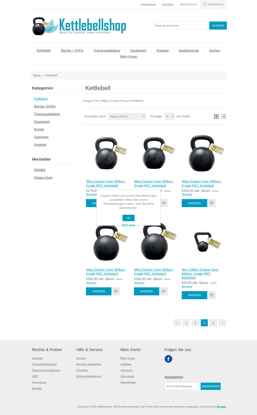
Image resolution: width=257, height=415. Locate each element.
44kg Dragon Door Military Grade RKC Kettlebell (105, 272)
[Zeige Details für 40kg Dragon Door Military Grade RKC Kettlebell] (203, 152)
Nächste (222, 322)
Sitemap (37, 358)
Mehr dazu (128, 224)
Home (37, 75)
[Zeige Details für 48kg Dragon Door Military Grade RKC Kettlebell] (155, 240)
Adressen (126, 370)
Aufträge (125, 364)
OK (128, 218)
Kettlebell (44, 50)
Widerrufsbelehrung (88, 376)
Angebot (162, 50)
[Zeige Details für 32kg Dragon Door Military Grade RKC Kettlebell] (107, 152)
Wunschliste (128, 382)
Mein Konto (128, 57)
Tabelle (216, 116)
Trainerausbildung (107, 50)
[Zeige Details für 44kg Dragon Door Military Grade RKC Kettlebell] (107, 240)
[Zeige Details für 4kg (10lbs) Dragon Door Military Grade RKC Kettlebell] (203, 240)
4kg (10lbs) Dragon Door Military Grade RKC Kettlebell (200, 274)
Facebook (168, 359)
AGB (35, 376)
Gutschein (41, 137)
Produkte (82, 370)
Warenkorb (127, 376)
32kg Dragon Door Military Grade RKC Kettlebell (105, 183)
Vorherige (177, 322)
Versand (91, 194)
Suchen (214, 50)
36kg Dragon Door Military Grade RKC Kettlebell (153, 183)
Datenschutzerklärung (46, 370)
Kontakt (37, 388)
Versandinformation (44, 364)
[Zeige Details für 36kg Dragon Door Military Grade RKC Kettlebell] (155, 152)
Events (39, 129)
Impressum (39, 382)
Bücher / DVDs (72, 50)
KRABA (39, 170)
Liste (223, 116)
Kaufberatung (189, 50)
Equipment (138, 50)
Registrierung (148, 4)
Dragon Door (43, 177)
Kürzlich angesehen (88, 364)
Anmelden (167, 4)
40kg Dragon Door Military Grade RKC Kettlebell (201, 183)
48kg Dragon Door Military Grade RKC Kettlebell (153, 272)
